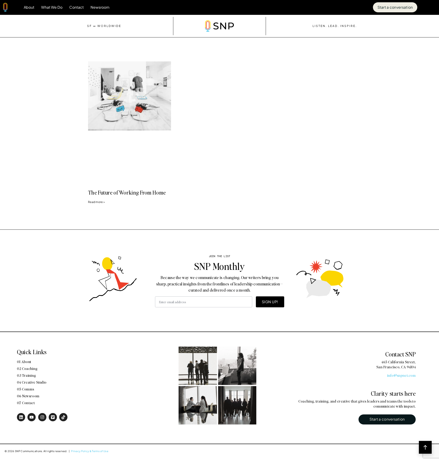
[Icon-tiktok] (63, 417)
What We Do (51, 7)
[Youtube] (31, 417)
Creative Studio (411, 244)
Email (350, 213)
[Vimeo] (53, 417)
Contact (76, 7)
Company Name (361, 190)
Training (382, 244)
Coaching (357, 244)
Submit (354, 301)
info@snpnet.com (401, 375)
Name (350, 167)
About (29, 7)
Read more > (96, 202)
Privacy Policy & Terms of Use (89, 451)
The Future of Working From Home (127, 192)
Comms (356, 252)
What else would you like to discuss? (380, 262)
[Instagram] (42, 417)
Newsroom (100, 7)
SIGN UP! (270, 301)
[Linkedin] (21, 417)
